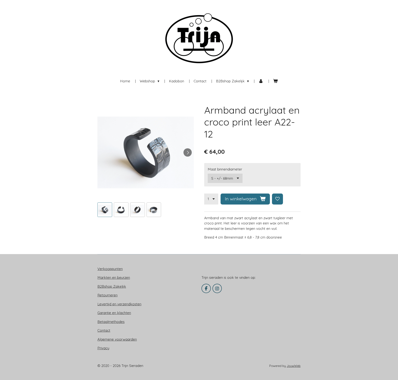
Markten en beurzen (113, 277)
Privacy (103, 348)
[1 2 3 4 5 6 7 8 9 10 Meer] (211, 199)
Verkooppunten (110, 269)
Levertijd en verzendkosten (119, 304)
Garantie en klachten (114, 313)
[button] (104, 209)
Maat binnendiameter (225, 169)
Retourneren (107, 295)
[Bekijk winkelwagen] (275, 81)
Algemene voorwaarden (117, 339)
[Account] (261, 81)
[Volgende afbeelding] (187, 152)
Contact (103, 330)
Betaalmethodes (111, 321)
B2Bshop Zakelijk (111, 286)
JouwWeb (294, 366)
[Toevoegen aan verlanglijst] (277, 199)
